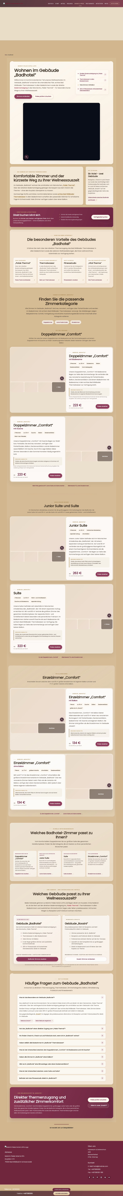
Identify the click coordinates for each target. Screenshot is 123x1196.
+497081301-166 (97, 1172)
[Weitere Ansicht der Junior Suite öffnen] (17, 556)
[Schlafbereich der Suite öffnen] (71, 624)
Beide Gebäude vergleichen (43, 1021)
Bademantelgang (20, 88)
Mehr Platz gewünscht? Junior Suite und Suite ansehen (48, 485)
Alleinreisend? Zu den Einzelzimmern (78, 485)
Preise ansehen (102, 406)
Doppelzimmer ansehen (22, 874)
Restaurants (90, 3)
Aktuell (63, 3)
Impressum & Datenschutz (97, 1150)
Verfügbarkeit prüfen (101, 217)
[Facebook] (89, 1177)
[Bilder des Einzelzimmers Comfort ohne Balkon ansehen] (89, 771)
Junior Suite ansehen (45, 874)
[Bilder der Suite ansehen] (89, 602)
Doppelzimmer (48, 322)
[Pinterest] (97, 1177)
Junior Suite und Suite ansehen (72, 813)
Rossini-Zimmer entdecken (86, 959)
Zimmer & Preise (79, 3)
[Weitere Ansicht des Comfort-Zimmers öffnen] (17, 387)
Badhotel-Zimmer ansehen (37, 959)
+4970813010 (95, 1169)
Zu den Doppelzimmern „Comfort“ (48, 657)
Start (57, 3)
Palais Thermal (72, 905)
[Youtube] (101, 1177)
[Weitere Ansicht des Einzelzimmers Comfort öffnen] (24, 728)
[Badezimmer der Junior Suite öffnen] (31, 556)
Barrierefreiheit (93, 1154)
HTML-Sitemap (93, 1157)
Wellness (70, 3)
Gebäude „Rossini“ (26, 1021)
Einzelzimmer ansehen (94, 874)
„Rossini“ (39, 1014)
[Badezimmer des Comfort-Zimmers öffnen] (31, 387)
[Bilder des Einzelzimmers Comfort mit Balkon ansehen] (38, 706)
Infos (106, 3)
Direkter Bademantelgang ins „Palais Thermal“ (91, 74)
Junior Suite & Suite (62, 322)
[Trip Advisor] (109, 1177)
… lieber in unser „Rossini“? (98, 1105)
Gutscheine (114, 3)
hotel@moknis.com (100, 1166)
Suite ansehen (68, 874)
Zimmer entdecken (23, 96)
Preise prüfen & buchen (43, 96)
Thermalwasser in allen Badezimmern (87, 80)
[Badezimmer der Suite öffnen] (95, 624)
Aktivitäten (99, 3)
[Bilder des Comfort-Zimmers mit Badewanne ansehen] (38, 365)
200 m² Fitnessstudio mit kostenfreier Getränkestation (91, 89)
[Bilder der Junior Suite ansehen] (38, 534)
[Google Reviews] (105, 1177)
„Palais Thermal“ (69, 185)
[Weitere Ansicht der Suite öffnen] (83, 624)
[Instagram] (93, 1177)
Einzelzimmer (75, 322)
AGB (89, 1152)
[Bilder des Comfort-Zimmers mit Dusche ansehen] (89, 434)
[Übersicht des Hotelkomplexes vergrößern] (61, 131)
